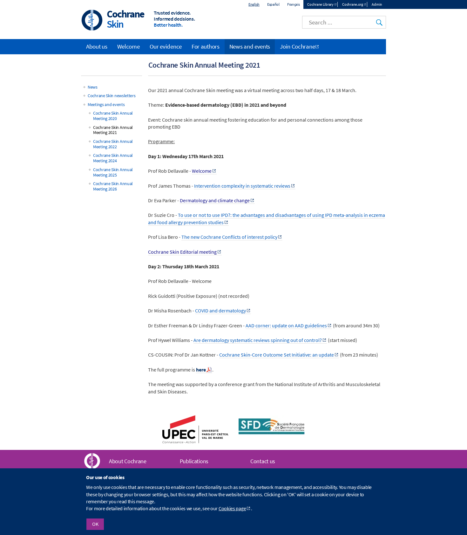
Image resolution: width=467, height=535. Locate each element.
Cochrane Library (320, 4)
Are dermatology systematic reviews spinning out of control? (257, 340)
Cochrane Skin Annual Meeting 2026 (113, 186)
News (93, 87)
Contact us (262, 461)
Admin (377, 4)
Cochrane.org (352, 4)
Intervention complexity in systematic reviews (242, 186)
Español (273, 4)
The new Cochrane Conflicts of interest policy (229, 237)
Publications (194, 461)
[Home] (92, 21)
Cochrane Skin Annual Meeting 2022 (113, 144)
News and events (249, 46)
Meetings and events (106, 104)
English (254, 4)
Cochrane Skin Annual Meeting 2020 (113, 115)
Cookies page (232, 508)
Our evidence (166, 46)
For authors (206, 46)
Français (293, 4)
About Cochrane (127, 461)
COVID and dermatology (220, 310)
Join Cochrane (297, 46)
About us (96, 46)
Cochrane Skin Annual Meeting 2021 (113, 130)
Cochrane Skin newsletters (112, 95)
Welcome (128, 46)
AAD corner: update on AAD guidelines (286, 325)
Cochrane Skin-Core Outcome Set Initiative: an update (276, 354)
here (201, 369)
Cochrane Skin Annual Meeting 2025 (113, 172)
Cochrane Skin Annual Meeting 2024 (113, 158)
